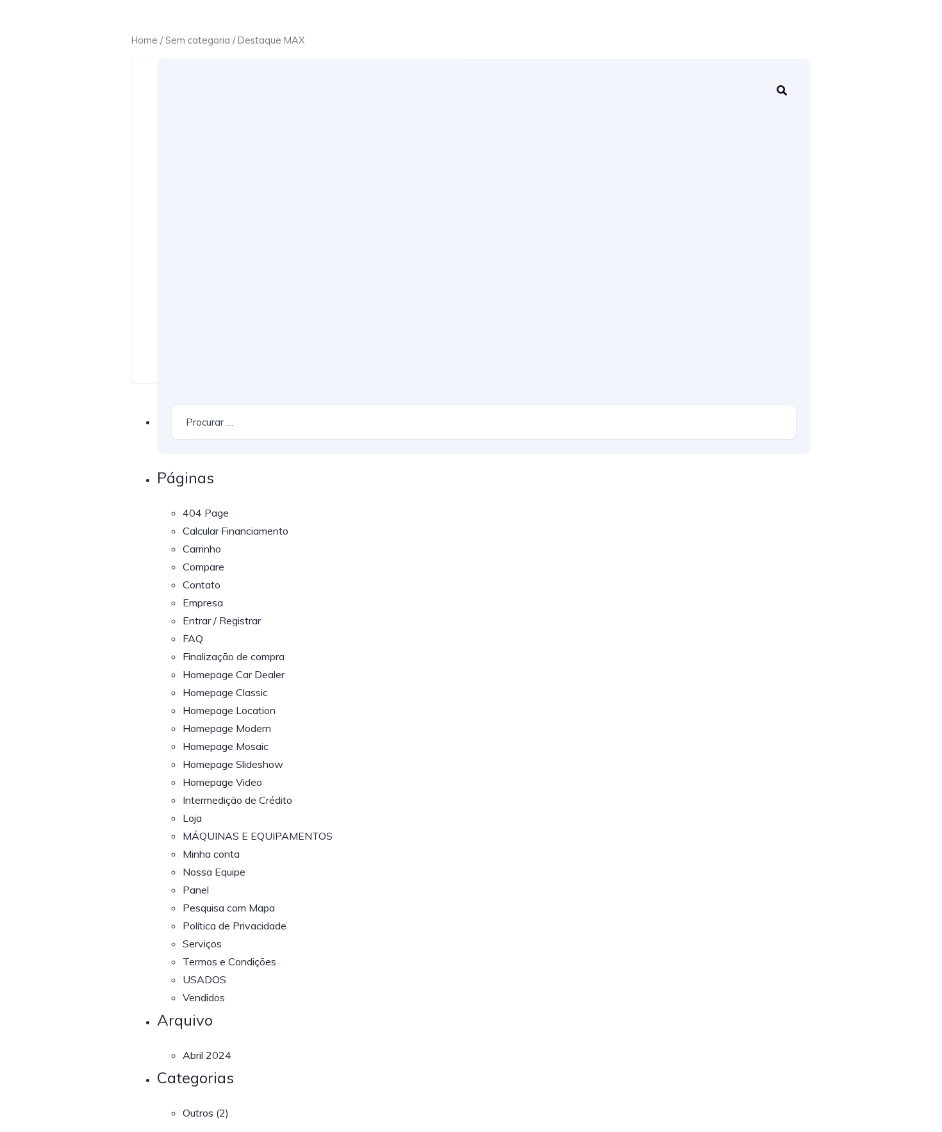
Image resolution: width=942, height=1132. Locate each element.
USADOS (204, 979)
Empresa (203, 602)
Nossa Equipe (214, 871)
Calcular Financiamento (235, 530)
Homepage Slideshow (233, 764)
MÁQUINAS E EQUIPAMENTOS (258, 835)
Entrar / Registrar (222, 620)
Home (144, 40)
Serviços (202, 943)
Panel (196, 889)
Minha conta (211, 853)
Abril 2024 (207, 1055)
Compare (203, 566)
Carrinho (202, 548)
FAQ (193, 638)
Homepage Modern (227, 728)
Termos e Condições (229, 961)
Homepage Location (229, 710)
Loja (192, 818)
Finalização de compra (234, 656)
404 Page (206, 512)
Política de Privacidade (234, 925)
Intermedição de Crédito (237, 800)
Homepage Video (222, 782)
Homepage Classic (225, 692)
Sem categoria (197, 40)
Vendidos (204, 997)
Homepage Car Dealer (234, 674)
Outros (198, 1112)
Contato (201, 584)
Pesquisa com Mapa (229, 907)
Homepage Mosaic (226, 746)
